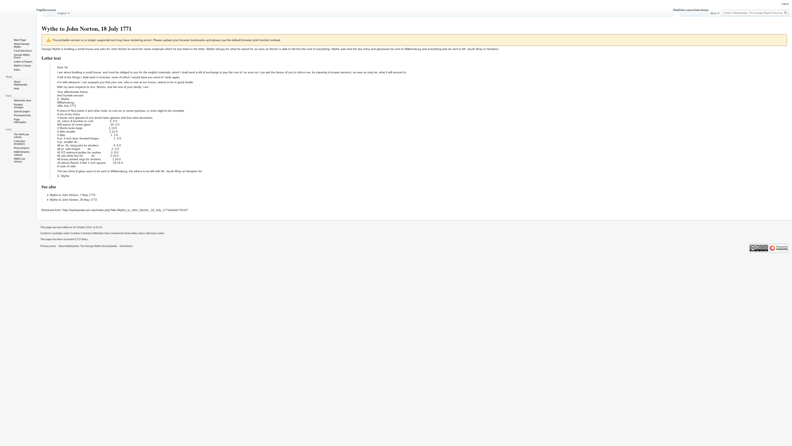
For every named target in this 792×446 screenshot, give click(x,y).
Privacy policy (48, 246)
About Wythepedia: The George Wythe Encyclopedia (87, 246)
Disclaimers (126, 246)
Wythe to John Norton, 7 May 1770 (72, 195)
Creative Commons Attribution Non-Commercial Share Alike (104, 233)
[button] (63, 12)
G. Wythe (63, 99)
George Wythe (50, 49)
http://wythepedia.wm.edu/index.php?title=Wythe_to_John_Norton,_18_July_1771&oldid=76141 (125, 210)
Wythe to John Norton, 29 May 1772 (73, 199)
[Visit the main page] (18, 16)
